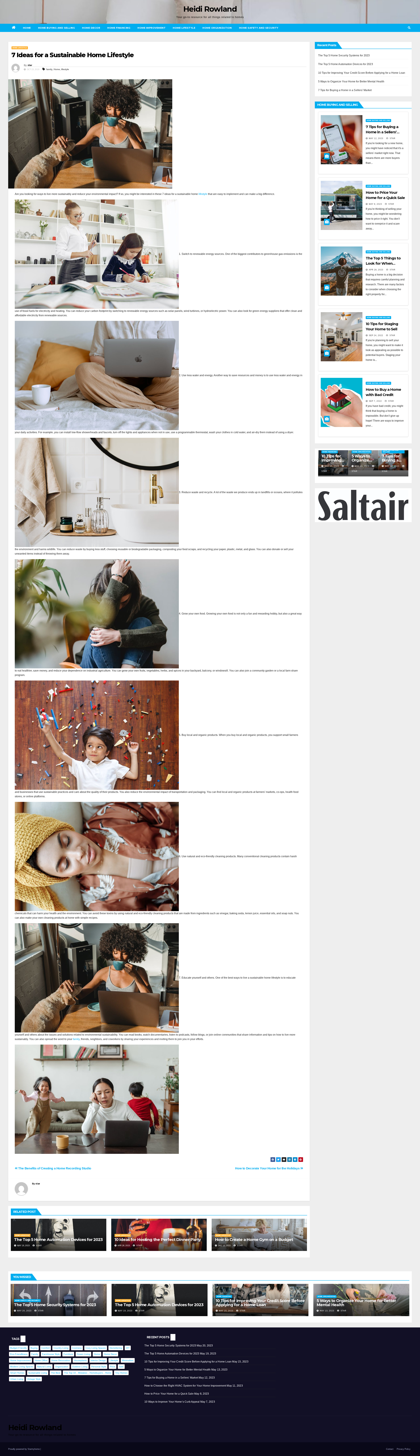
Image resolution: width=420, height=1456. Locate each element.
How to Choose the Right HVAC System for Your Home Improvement (185, 1385)
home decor (110, 1354)
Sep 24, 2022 (376, 335)
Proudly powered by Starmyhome (24, 1449)
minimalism (128, 1360)
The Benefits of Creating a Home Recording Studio (54, 1168)
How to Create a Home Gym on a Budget (254, 1239)
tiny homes (121, 1372)
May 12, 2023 (376, 138)
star (30, 65)
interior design (98, 1360)
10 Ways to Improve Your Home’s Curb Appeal (172, 1401)
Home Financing (118, 27)
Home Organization (217, 27)
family (49, 69)
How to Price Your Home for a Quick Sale (169, 1393)
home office (41, 1360)
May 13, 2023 (392, 466)
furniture (68, 1354)
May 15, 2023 (362, 466)
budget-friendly (18, 1348)
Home (27, 27)
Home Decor (91, 27)
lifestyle (65, 69)
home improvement (20, 1360)
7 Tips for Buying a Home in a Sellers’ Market (345, 90)
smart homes (17, 1372)
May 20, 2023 (24, 1311)
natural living (44, 1366)
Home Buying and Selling (56, 27)
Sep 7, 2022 (375, 401)
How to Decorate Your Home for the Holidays (267, 1168)
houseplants (80, 1360)
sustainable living (37, 1372)
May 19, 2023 (332, 466)
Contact (389, 1449)
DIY (128, 1348)
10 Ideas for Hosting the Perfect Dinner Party (158, 1239)
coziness (77, 1348)
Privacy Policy (403, 1449)
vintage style (34, 1379)
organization (61, 1366)
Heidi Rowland (210, 9)
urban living (16, 1379)
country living (60, 1348)
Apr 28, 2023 (376, 270)
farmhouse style (51, 1354)
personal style (98, 1366)
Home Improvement (151, 27)
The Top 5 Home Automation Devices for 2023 (58, 1239)
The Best (55, 1372)
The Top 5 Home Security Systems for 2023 (344, 55)
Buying (34, 1348)
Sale (121, 1366)
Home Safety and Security (258, 27)
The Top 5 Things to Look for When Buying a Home (383, 263)
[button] (409, 27)
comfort (45, 1348)
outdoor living (79, 1366)
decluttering (116, 1348)
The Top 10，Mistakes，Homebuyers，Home (87, 1372)
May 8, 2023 (375, 204)
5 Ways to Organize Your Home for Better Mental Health (351, 81)
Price (112, 1366)
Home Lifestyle (184, 27)
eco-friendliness (19, 1354)
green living (83, 1354)
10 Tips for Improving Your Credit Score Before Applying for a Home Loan (361, 72)
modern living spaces (21, 1366)
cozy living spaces (95, 1348)
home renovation (60, 1360)
